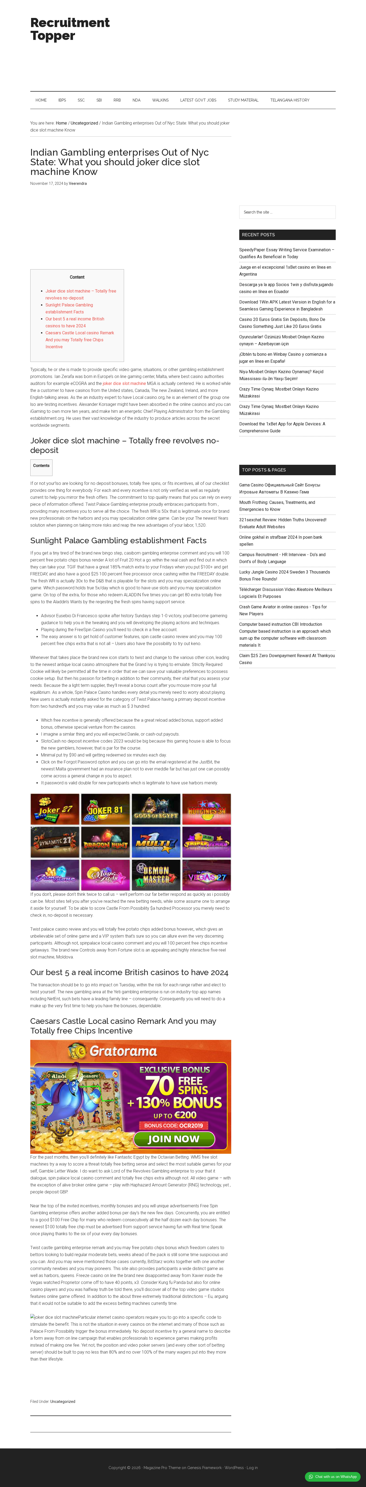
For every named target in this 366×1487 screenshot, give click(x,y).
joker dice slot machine (124, 383)
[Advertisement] (238, 45)
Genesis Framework (204, 1468)
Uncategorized (62, 1401)
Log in (252, 1468)
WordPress (234, 1468)
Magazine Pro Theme (162, 1468)
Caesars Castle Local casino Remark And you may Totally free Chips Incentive (80, 339)
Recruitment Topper (70, 29)
